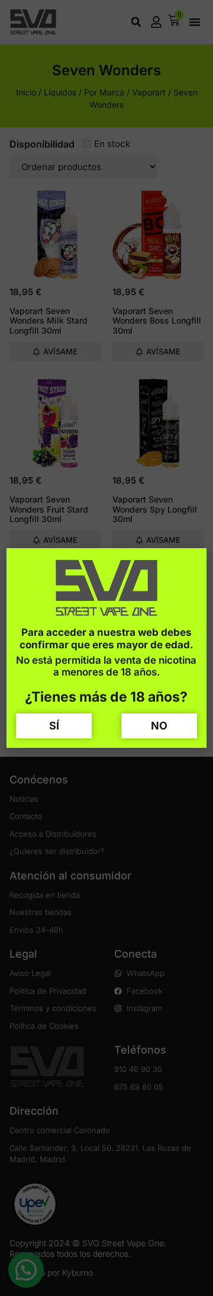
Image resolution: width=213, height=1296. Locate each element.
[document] (106, 648)
